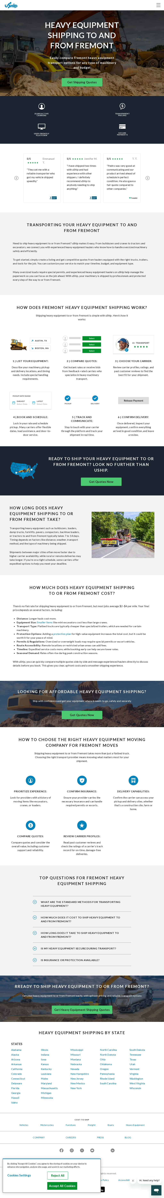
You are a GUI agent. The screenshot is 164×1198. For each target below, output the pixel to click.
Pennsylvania (107, 1073)
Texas (133, 1059)
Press (100, 1137)
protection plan (62, 633)
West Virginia (137, 1083)
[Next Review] (147, 178)
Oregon (104, 1068)
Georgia (15, 1092)
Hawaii (15, 1097)
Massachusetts (49, 1088)
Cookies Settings (19, 1175)
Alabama (16, 1049)
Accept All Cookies (62, 1186)
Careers (71, 1137)
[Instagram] (71, 1151)
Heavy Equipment (135, 1125)
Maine (44, 1078)
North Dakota (108, 1054)
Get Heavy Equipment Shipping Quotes (82, 1010)
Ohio (103, 1059)
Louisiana (46, 1073)
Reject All (58, 1175)
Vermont (134, 1068)
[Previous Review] (16, 178)
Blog (128, 1137)
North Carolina (108, 1049)
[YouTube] (92, 1151)
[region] (52, 1176)
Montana (75, 1059)
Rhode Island (107, 1078)
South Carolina (108, 1083)
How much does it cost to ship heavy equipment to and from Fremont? (80, 919)
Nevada (74, 1068)
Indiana (45, 1054)
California (16, 1068)
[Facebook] (61, 1151)
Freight (92, 1125)
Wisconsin (135, 1088)
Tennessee (135, 1054)
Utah (132, 1064)
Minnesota (47, 1097)
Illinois (44, 1049)
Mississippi (76, 1049)
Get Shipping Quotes (82, 82)
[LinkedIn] (112, 1151)
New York (76, 1088)
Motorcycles (47, 1125)
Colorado (16, 1073)
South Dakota (137, 1049)
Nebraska (76, 1064)
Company (39, 1137)
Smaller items (45, 622)
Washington (136, 1078)
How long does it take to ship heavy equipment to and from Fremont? (80, 934)
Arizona (15, 1059)
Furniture (71, 1125)
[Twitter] (82, 1151)
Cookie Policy (101, 1180)
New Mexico (77, 1083)
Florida (15, 1088)
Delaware (16, 1083)
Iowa (43, 1059)
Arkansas (16, 1064)
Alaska (15, 1054)
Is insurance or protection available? (70, 960)
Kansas (45, 1064)
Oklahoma (106, 1064)
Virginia (134, 1073)
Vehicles (23, 1125)
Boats (111, 1125)
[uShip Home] (11, 5)
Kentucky (46, 1068)
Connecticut (18, 1078)
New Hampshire (79, 1073)
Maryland (46, 1083)
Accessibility (125, 1180)
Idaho (14, 1102)
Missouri (75, 1054)
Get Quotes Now (101, 481)
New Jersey (77, 1078)
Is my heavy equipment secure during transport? (78, 948)
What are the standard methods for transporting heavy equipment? (80, 903)
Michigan (46, 1092)
